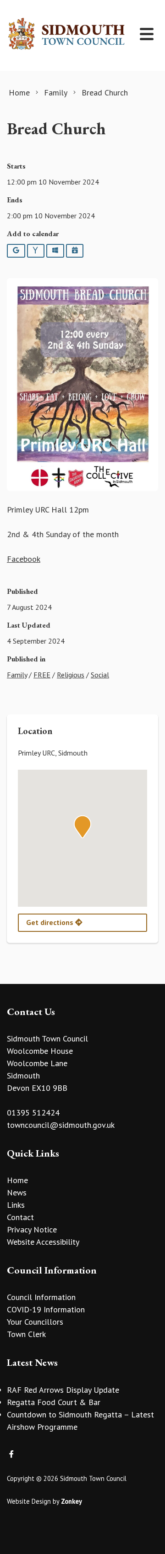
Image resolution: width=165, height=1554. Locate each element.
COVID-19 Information (46, 1309)
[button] (82, 827)
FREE (41, 674)
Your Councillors (35, 1321)
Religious (70, 674)
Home (17, 1180)
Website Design (29, 1501)
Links (16, 1205)
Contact (20, 1217)
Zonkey (71, 1501)
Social (100, 674)
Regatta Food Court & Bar (53, 1402)
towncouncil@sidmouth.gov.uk (61, 1125)
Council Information (41, 1297)
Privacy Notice (32, 1229)
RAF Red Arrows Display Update (63, 1390)
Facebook (23, 559)
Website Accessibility (43, 1242)
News (17, 1192)
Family (17, 674)
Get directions (50, 922)
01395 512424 (33, 1112)
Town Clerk (26, 1334)
